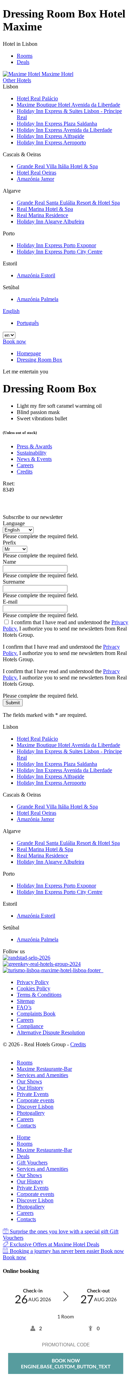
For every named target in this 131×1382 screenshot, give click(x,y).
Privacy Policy (33, 982)
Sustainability (31, 453)
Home (23, 1137)
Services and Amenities (42, 1075)
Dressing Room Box (39, 360)
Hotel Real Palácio (37, 98)
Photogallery (31, 1113)
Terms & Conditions (39, 995)
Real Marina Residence (42, 215)
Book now (14, 341)
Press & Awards (34, 446)
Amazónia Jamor (35, 179)
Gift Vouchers (32, 1163)
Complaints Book (36, 1014)
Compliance (30, 1026)
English (11, 311)
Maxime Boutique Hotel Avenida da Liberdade (68, 105)
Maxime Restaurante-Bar (44, 1069)
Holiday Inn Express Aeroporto (51, 142)
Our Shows (29, 1081)
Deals (23, 62)
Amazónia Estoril (36, 275)
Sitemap (26, 1001)
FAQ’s (24, 1007)
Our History (30, 1088)
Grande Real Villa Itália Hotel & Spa (57, 166)
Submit (13, 702)
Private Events (33, 1094)
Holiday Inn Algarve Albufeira (50, 222)
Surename (14, 582)
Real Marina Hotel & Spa (45, 209)
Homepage (29, 353)
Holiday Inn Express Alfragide (50, 136)
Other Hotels (17, 80)
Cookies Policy (33, 988)
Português (28, 323)
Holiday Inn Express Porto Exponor (56, 245)
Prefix (9, 543)
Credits (24, 472)
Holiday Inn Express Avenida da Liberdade (64, 130)
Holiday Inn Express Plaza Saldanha (57, 124)
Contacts (26, 1125)
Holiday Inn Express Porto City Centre (59, 252)
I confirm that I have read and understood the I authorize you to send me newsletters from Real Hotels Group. (65, 628)
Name (9, 562)
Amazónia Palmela (37, 299)
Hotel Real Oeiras (36, 173)
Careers (25, 465)
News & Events (34, 459)
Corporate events (35, 1100)
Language (14, 523)
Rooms (24, 56)
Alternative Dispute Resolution (51, 1032)
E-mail (10, 602)
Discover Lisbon (35, 1107)
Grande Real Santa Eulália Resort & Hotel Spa (68, 203)
